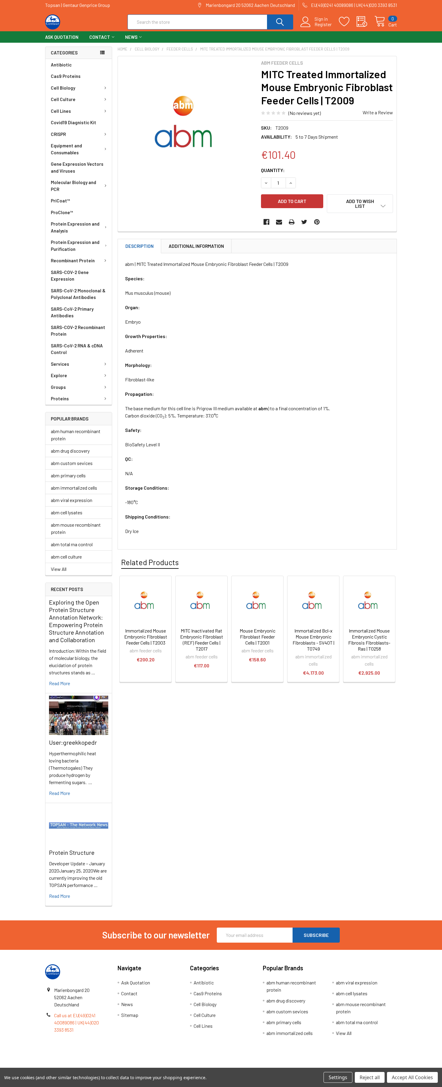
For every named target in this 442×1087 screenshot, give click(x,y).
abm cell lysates (66, 512)
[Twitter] (304, 222)
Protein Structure (71, 852)
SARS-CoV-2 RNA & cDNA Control (77, 349)
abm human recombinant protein (75, 434)
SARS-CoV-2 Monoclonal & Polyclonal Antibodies (78, 294)
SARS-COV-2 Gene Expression (70, 275)
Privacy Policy (353, 1065)
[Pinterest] (317, 222)
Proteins (60, 398)
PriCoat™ (60, 200)
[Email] (279, 222)
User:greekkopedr (73, 742)
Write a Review (378, 112)
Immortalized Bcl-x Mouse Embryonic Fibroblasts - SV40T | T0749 (313, 639)
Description (139, 246)
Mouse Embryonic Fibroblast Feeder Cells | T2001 (257, 636)
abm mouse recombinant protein (76, 528)
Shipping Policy (176, 1065)
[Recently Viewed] (365, 22)
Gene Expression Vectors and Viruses (77, 167)
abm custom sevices (72, 463)
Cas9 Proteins (66, 76)
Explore (59, 375)
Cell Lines (61, 111)
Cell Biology (63, 88)
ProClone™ (62, 212)
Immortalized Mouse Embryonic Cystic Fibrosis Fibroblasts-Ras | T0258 (369, 639)
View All (58, 569)
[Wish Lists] (348, 22)
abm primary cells (68, 475)
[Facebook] (266, 222)
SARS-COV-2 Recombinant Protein (78, 331)
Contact (99, 37)
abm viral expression (71, 500)
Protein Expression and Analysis (75, 227)
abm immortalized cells (74, 488)
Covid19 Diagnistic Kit (73, 122)
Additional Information (196, 246)
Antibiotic (61, 64)
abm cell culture (66, 556)
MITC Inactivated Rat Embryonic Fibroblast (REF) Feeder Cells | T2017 (201, 639)
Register (323, 24)
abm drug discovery (70, 451)
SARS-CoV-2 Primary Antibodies (72, 312)
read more (59, 683)
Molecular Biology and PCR (73, 186)
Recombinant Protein (73, 260)
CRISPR (58, 134)
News (131, 37)
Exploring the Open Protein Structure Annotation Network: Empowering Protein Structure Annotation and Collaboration (76, 621)
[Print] (291, 222)
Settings (338, 1077)
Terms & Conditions (89, 1065)
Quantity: (273, 170)
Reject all (370, 1077)
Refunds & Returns (265, 1065)
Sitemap (129, 1015)
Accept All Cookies (412, 1077)
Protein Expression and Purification (75, 245)
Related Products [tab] (150, 562)
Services (60, 364)
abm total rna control (72, 544)
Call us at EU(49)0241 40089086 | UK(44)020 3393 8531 (76, 1022)
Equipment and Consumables (66, 149)
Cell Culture (63, 99)
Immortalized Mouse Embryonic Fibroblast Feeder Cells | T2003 (145, 636)
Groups (58, 387)
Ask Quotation (61, 37)
